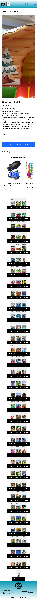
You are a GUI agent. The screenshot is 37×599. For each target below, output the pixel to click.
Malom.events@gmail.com (28, 591)
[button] (35, 4)
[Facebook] (5, 152)
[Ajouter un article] (11, 138)
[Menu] (31, 4)
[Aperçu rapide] (14, 170)
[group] (18, 175)
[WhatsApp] (3, 152)
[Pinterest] (7, 152)
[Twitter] (9, 152)
